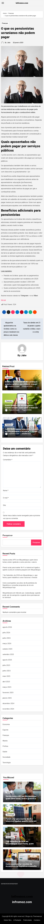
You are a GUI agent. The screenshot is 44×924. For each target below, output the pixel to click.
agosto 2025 (7, 660)
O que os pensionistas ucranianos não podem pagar (18, 33)
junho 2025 (7, 671)
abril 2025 (6, 682)
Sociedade (6, 757)
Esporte (5, 730)
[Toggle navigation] (2, 3)
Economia (6, 724)
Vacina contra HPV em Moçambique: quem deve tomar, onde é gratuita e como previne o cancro (21, 798)
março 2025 (7, 687)
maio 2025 (6, 676)
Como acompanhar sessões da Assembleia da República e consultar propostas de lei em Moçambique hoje (20, 585)
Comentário (7, 460)
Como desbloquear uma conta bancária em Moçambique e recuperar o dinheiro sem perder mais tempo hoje (22, 431)
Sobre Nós (7, 920)
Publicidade (27, 920)
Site (4, 505)
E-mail (6, 498)
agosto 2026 (7, 627)
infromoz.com (22, 902)
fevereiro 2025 (8, 693)
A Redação (17, 920)
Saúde (5, 752)
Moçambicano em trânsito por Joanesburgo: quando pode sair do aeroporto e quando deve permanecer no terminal (22, 595)
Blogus (27, 916)
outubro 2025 (7, 649)
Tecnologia (7, 763)
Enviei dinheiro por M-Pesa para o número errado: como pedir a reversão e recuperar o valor (21, 407)
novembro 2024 (8, 709)
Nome (5, 491)
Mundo (5, 741)
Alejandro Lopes (13, 386)
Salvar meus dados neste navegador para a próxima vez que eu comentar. (21, 517)
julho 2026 (6, 633)
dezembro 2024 (8, 703)
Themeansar (37, 916)
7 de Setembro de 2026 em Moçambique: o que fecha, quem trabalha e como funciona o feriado (21, 843)
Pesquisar (8, 535)
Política (5, 746)
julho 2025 (6, 665)
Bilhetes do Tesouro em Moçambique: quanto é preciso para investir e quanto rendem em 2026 (21, 384)
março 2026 (7, 643)
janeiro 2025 (7, 698)
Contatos (37, 920)
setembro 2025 (8, 654)
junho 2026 (7, 638)
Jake (8, 42)
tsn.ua (3, 300)
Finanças (5, 23)
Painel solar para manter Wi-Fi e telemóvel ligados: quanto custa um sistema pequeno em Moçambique (21, 821)
